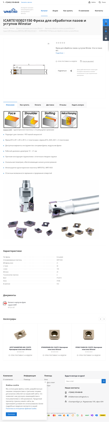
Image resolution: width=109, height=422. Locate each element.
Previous (100, 319)
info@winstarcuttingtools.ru (78, 397)
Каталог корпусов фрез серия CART (17, 303)
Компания (7, 376)
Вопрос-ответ (49, 382)
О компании (8, 379)
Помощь (27, 379)
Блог (46, 379)
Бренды (47, 385)
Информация (30, 376)
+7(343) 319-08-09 (75, 392)
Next (104, 319)
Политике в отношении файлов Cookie (21, 408)
